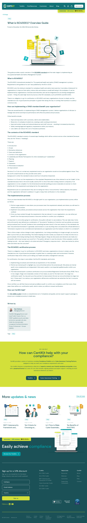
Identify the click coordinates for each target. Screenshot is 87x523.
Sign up (15, 498)
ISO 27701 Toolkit (44, 476)
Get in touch (78, 6)
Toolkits (21, 6)
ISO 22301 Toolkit (44, 488)
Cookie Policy (35, 517)
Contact (79, 481)
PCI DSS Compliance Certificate (48, 518)
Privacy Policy (41, 517)
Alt (16, 517)
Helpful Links (64, 470)
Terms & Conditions (28, 517)
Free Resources (32, 6)
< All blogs (5, 14)
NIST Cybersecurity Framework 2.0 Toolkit (45, 479)
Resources (64, 473)
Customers (43, 6)
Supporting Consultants (64, 482)
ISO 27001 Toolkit (44, 473)
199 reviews (70, 11)
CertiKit (79, 470)
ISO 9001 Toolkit (43, 486)
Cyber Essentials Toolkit (46, 483)
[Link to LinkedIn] (9, 504)
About (51, 6)
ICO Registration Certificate (61, 517)
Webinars (64, 476)
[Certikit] (9, 6)
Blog (57, 6)
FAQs (78, 478)
